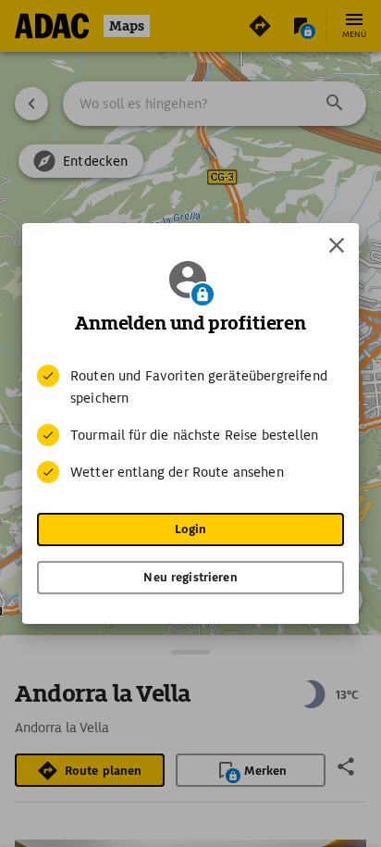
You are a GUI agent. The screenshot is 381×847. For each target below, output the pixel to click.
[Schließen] (336, 245)
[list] (190, 424)
